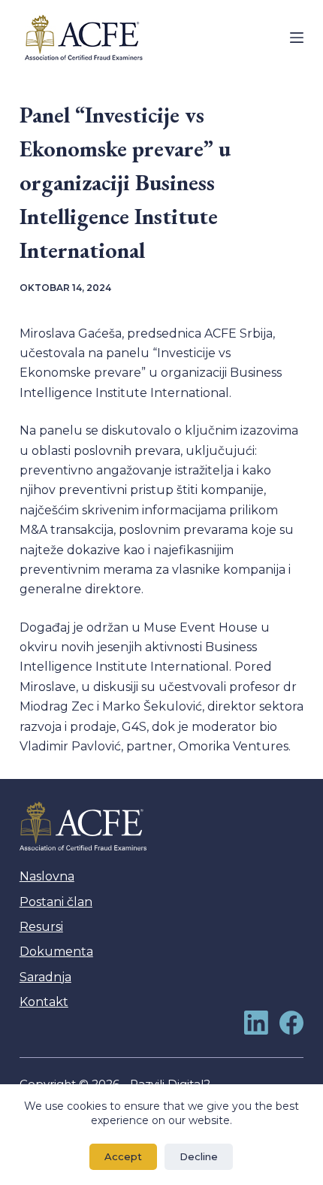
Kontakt (44, 1002)
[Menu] (296, 37)
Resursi (41, 927)
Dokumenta (56, 951)
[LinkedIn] (256, 1023)
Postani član (56, 902)
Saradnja (45, 977)
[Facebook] (291, 1023)
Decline (199, 1156)
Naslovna (47, 876)
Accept (123, 1156)
